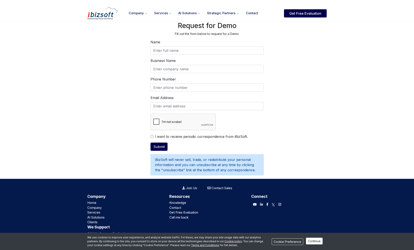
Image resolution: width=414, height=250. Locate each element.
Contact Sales (221, 188)
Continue (314, 241)
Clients (92, 222)
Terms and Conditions (205, 245)
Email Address (162, 98)
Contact (252, 13)
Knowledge (177, 203)
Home (91, 203)
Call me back (178, 217)
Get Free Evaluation (305, 13)
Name (155, 42)
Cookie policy (233, 241)
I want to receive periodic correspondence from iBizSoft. (201, 136)
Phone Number (163, 79)
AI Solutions (187, 13)
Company (136, 13)
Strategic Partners (221, 13)
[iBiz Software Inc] (102, 13)
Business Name (163, 60)
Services (161, 13)
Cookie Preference (287, 242)
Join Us (191, 188)
